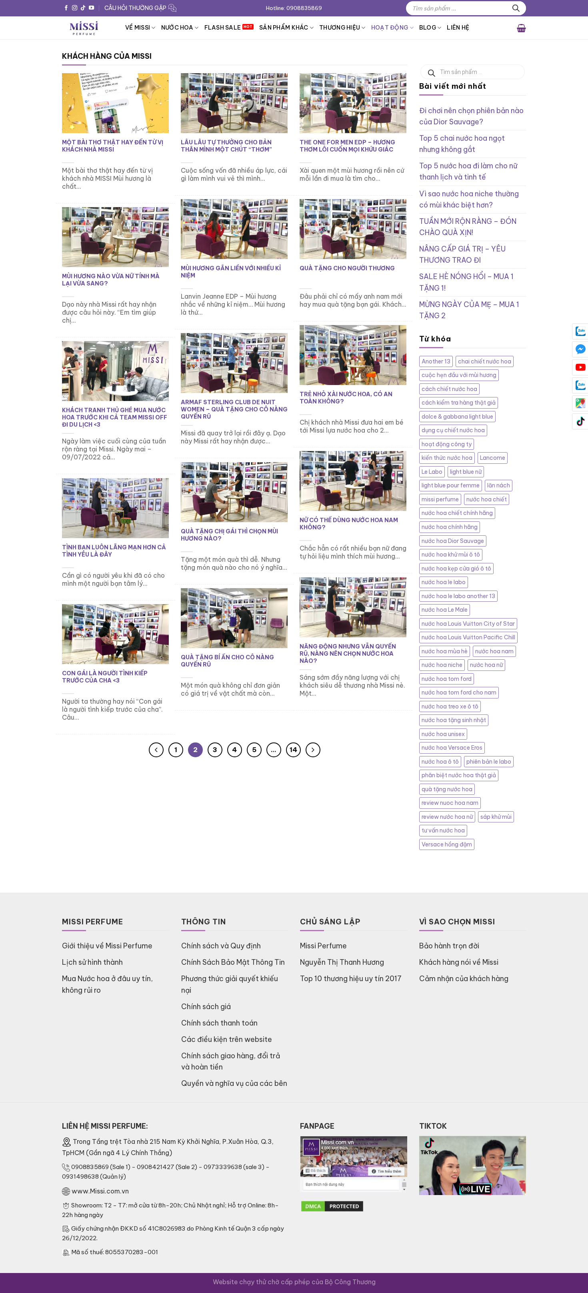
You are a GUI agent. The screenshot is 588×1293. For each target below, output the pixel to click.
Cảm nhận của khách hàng (463, 978)
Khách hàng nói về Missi (458, 962)
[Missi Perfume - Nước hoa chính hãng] (87, 27)
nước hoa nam (494, 651)
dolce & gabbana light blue (457, 416)
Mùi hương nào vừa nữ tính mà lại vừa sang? (111, 280)
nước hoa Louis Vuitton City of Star (468, 623)
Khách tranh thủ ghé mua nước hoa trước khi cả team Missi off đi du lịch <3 (114, 417)
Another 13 (436, 361)
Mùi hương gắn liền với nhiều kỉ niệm (231, 272)
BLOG (427, 27)
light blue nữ (466, 471)
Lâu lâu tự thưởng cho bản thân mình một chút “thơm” (226, 146)
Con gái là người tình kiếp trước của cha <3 (105, 677)
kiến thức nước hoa (447, 457)
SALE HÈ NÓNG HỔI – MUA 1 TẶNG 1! (466, 282)
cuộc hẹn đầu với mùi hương (459, 375)
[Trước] (156, 749)
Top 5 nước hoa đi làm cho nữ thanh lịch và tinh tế (468, 171)
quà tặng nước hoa (447, 789)
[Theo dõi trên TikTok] (83, 8)
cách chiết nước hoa (449, 389)
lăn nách (498, 485)
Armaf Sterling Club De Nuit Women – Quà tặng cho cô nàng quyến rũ (234, 409)
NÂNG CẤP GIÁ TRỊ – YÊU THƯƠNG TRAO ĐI (462, 254)
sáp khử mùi (496, 816)
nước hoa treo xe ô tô (450, 706)
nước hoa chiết (486, 499)
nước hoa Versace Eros (452, 747)
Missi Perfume (323, 945)
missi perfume (440, 499)
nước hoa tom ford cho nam (459, 692)
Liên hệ (458, 27)
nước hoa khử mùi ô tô (451, 554)
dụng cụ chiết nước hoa (453, 430)
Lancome (492, 457)
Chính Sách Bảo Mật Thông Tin (233, 962)
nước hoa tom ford (447, 678)
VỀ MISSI (137, 27)
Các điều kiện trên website (226, 1039)
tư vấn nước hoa (443, 830)
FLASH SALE (222, 27)
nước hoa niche (442, 664)
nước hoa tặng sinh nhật (454, 720)
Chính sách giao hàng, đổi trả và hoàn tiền (230, 1061)
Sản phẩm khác (283, 27)
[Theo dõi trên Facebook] (66, 8)
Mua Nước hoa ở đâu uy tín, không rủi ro (107, 984)
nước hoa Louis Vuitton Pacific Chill (468, 637)
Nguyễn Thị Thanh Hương (342, 962)
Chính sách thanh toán (219, 1023)
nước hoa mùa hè (445, 651)
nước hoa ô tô (440, 761)
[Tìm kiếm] (516, 8)
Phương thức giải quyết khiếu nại (229, 984)
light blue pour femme (451, 485)
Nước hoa (177, 27)
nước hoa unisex (443, 734)
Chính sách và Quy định (221, 945)
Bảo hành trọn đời (449, 945)
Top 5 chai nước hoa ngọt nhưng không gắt (462, 144)
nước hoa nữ (486, 664)
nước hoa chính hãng (450, 527)
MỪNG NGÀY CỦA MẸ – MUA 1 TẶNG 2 (469, 310)
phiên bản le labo (488, 761)
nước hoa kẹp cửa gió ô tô (456, 568)
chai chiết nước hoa (484, 361)
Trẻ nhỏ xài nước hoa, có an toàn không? (346, 398)
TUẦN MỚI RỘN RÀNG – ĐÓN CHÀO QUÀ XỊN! (467, 227)
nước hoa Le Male (445, 609)
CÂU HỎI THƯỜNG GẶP (135, 8)
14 (293, 750)
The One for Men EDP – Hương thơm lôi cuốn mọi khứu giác (347, 146)
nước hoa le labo (444, 582)
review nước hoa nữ (447, 816)
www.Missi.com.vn (100, 1191)
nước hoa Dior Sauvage (453, 541)
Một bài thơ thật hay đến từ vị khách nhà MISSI (112, 146)
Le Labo (432, 471)
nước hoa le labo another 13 (458, 596)
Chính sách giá (206, 1006)
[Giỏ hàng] (521, 27)
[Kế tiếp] (313, 749)
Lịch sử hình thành (92, 962)
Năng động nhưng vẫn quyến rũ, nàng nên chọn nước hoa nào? (348, 653)
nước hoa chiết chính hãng (457, 513)
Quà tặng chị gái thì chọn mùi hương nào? (229, 535)
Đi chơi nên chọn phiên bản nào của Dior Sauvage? (471, 116)
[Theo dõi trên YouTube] (91, 8)
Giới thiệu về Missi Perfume (107, 945)
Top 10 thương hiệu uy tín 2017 (351, 978)
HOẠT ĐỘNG (389, 27)
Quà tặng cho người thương (347, 268)
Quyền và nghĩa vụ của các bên (234, 1083)
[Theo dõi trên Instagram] (74, 8)
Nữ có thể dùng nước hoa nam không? (349, 524)
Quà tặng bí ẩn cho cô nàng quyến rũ (227, 661)
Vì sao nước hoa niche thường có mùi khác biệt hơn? (469, 199)
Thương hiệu (339, 27)
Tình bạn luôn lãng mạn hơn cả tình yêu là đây (114, 551)
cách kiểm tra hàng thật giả (459, 402)
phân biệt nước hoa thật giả (459, 775)
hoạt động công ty (447, 444)
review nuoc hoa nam (450, 802)
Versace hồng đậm (447, 844)
